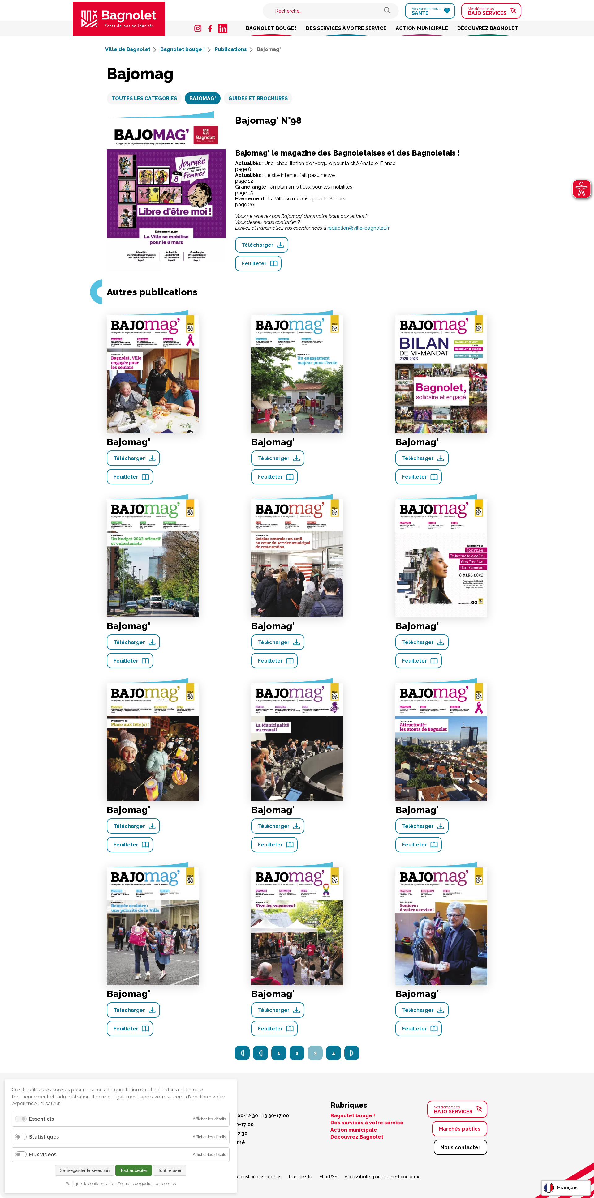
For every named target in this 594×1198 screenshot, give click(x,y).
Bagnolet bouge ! (271, 28)
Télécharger (257, 245)
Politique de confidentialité (90, 1183)
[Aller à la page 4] (351, 1053)
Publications (231, 49)
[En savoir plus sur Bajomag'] (153, 373)
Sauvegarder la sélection (85, 1170)
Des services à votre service (346, 28)
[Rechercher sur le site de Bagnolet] (387, 10)
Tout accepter (133, 1170)
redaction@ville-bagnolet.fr (358, 228)
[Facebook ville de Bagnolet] (210, 28)
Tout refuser (170, 1170)
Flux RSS (328, 1176)
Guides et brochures (258, 98)
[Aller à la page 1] (242, 1053)
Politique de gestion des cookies (248, 1176)
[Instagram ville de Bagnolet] (198, 28)
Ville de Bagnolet (128, 49)
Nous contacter (460, 1147)
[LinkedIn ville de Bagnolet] (222, 28)
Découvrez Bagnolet (487, 28)
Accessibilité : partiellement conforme (382, 1176)
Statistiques (44, 1137)
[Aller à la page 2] (260, 1053)
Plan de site (300, 1176)
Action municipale (422, 28)
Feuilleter (254, 263)
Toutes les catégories (144, 98)
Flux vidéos (42, 1154)
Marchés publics (459, 1129)
